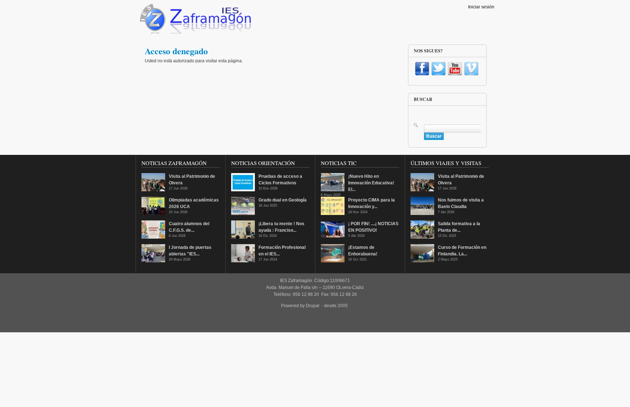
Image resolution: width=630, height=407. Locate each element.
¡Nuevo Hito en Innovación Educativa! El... (371, 183)
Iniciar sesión (481, 6)
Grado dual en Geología (282, 200)
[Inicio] (194, 20)
